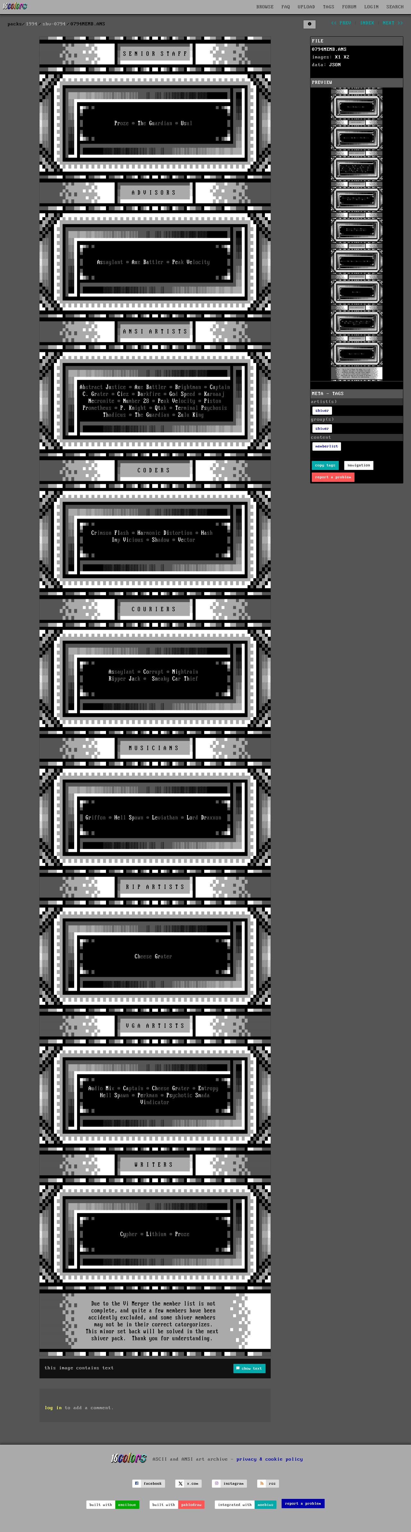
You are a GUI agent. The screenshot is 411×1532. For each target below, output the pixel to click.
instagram (233, 1484)
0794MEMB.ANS (329, 49)
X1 (338, 57)
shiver (322, 411)
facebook (153, 1484)
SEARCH (395, 7)
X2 (347, 57)
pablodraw (191, 1505)
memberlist (327, 446)
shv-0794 (54, 24)
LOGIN (371, 7)
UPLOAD (306, 7)
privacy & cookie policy (270, 1459)
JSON (335, 65)
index (367, 23)
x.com (192, 1484)
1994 (32, 24)
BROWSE (265, 7)
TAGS (329, 7)
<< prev (341, 23)
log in (53, 1407)
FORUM (349, 7)
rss (272, 1484)
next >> (393, 23)
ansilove (127, 1505)
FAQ (286, 7)
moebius (266, 1505)
